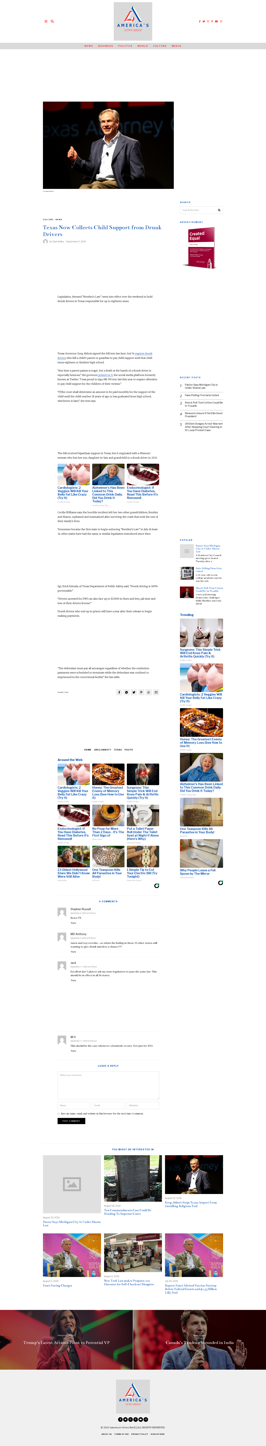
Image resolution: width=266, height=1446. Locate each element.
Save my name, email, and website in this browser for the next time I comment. (102, 1113)
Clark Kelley (58, 241)
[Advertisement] (133, 72)
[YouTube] (216, 21)
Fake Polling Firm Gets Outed (202, 395)
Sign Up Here (158, 1434)
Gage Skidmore (49, 191)
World (142, 46)
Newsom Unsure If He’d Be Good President (203, 415)
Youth (128, 750)
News (89, 46)
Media (176, 46)
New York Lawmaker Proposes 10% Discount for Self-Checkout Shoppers (129, 1282)
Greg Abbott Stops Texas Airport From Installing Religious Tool (191, 1204)
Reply (73, 923)
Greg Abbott (102, 750)
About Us (106, 1434)
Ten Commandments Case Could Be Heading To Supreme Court (127, 1212)
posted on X (105, 375)
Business (105, 46)
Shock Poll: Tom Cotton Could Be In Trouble (204, 404)
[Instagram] (208, 21)
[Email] (221, 21)
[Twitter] (204, 21)
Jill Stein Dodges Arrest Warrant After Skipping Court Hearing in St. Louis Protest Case (204, 427)
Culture (160, 46)
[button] (219, 210)
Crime (88, 750)
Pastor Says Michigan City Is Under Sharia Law (201, 386)
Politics (125, 46)
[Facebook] (199, 21)
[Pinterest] (212, 21)
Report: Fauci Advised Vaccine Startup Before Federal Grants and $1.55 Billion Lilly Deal (191, 1289)
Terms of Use (121, 1434)
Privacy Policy (139, 1434)
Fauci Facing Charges (57, 1285)
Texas (118, 750)
